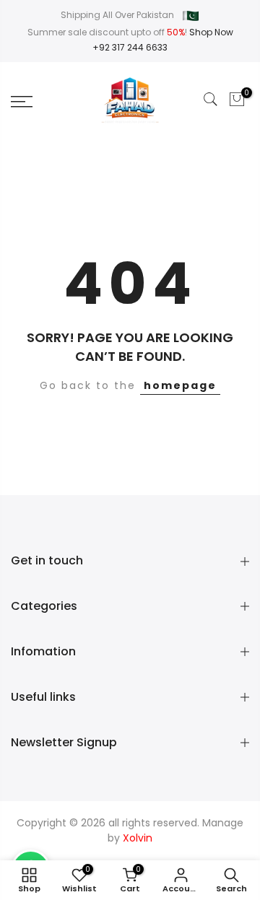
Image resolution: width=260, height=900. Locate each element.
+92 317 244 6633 (130, 47)
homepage (180, 385)
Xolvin (137, 838)
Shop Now (211, 32)
